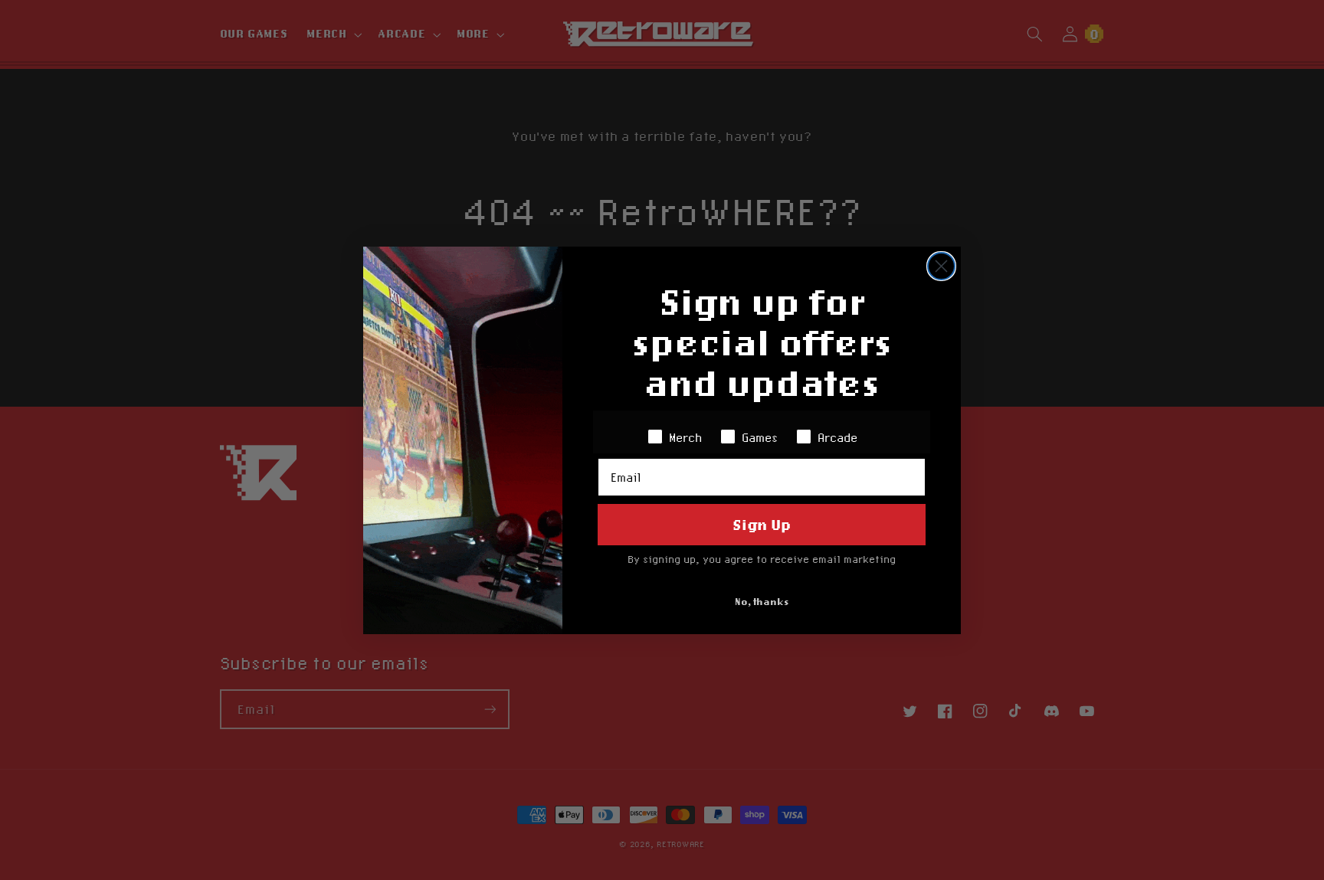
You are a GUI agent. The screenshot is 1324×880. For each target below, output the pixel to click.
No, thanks (762, 601)
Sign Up (761, 524)
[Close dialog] (941, 266)
